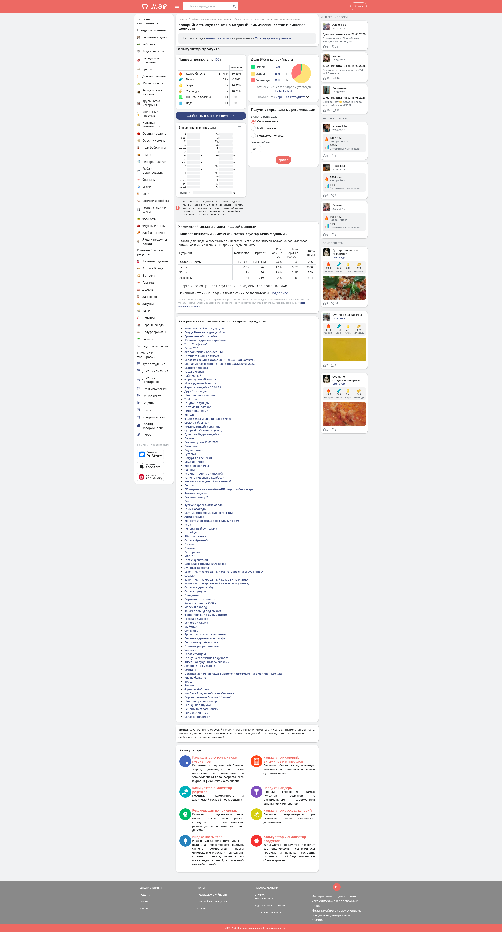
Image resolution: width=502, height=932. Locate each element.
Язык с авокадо (195, 509)
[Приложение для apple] (154, 466)
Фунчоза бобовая (196, 689)
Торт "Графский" (195, 344)
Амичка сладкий (195, 493)
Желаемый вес (261, 142)
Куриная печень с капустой (203, 473)
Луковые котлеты (196, 568)
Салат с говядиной (197, 717)
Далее (283, 160)
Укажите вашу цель (264, 116)
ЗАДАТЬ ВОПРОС (264, 905)
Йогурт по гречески (198, 458)
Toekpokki (191, 399)
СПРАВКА (259, 894)
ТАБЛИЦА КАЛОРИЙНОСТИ (212, 894)
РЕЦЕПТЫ (145, 894)
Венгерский (192, 552)
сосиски (189, 575)
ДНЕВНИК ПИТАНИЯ (151, 887)
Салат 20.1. (191, 348)
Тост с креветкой (196, 560)
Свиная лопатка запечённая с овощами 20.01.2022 (219, 364)
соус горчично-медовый (287, 18)
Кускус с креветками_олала (203, 505)
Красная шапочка (196, 466)
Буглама (190, 454)
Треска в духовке (196, 619)
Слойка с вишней (196, 713)
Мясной (189, 556)
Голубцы (190, 532)
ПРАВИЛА (275, 912)
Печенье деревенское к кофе (204, 638)
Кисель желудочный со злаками (206, 662)
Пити (187, 501)
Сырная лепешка (196, 368)
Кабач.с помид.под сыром (202, 611)
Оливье (189, 548)
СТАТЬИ (144, 908)
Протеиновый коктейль (200, 336)
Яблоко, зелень (195, 536)
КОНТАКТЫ (280, 905)
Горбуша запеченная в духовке (206, 658)
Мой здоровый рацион (273, 38)
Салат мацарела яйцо (199, 587)
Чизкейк (190, 650)
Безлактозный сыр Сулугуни (204, 328)
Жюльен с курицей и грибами (205, 340)
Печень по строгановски (201, 709)
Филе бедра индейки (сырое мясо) (208, 418)
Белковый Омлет (196, 622)
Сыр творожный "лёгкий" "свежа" (207, 697)
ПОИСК (201, 887)
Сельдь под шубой (197, 705)
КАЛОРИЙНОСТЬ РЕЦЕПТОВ (212, 901)
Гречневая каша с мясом (201, 356)
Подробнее (279, 293)
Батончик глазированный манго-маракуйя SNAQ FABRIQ (223, 571)
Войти (359, 6)
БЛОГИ (144, 901)
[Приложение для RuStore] (154, 454)
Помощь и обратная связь (153, 445)
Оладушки (191, 595)
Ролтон (189, 685)
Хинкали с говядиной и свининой (207, 481)
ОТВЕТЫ (201, 908)
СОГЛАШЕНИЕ (262, 912)
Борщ (188, 681)
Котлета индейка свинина (202, 426)
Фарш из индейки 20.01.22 (202, 387)
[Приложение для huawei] (154, 477)
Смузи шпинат (194, 450)
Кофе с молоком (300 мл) (201, 603)
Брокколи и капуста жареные (205, 634)
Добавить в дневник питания (210, 116)
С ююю (189, 544)
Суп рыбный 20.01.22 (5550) (203, 430)
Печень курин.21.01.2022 (201, 442)
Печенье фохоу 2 (196, 497)
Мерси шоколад (195, 607)
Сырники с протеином (200, 599)
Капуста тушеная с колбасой (204, 477)
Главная (182, 18)
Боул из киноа (194, 462)
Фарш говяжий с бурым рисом (205, 615)
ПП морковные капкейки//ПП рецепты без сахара (218, 489)
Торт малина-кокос (197, 407)
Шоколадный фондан (199, 395)
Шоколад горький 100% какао (205, 564)
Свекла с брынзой (196, 422)
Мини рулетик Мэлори (200, 383)
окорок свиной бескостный (203, 352)
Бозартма (191, 446)
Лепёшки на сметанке (199, 666)
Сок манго (191, 630)
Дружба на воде (195, 391)
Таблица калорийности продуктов (210, 18)
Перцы (189, 485)
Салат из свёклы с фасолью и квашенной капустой (219, 360)
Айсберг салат (194, 517)
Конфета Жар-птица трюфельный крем (211, 520)
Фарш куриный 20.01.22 (200, 379)
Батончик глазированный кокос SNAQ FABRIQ (216, 579)
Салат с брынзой (196, 540)
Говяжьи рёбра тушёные (201, 646)
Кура (187, 524)
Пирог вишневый (196, 411)
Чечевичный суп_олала (200, 528)
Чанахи (189, 469)
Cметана (190, 670)
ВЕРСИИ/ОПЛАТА (264, 898)
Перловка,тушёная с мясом (203, 642)
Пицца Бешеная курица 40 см (204, 332)
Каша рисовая (194, 371)
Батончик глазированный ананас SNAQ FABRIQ (216, 583)
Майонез (190, 626)
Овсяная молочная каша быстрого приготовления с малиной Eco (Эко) (233, 673)
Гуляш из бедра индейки (201, 434)
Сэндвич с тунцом (196, 403)
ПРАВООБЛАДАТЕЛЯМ (266, 887)
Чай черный (192, 375)
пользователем (218, 38)
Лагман (189, 438)
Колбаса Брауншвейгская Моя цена (209, 693)
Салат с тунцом (195, 591)
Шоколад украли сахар (200, 701)
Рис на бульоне (195, 677)
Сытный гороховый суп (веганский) (208, 513)
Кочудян (190, 415)
